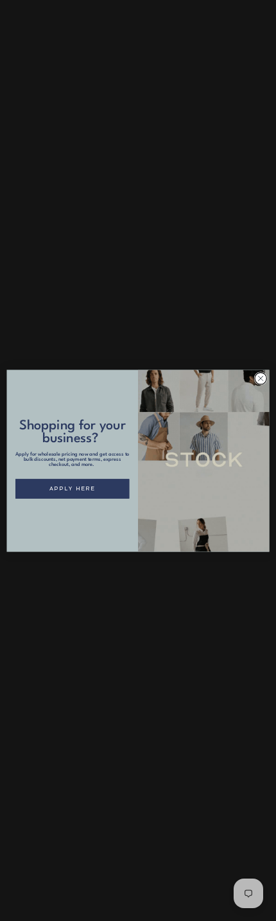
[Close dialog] (260, 378)
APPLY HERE (72, 488)
